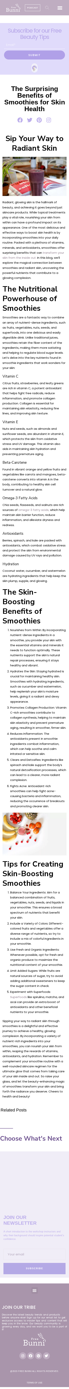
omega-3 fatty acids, (33, 510)
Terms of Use (34, 1383)
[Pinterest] (38, 1355)
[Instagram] (22, 1355)
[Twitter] (46, 1355)
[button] (60, 8)
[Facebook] (30, 1355)
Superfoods (18, 997)
